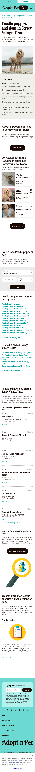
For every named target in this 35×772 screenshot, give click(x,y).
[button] (31, 174)
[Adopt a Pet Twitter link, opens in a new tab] (12, 710)
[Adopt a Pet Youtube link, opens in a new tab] (20, 710)
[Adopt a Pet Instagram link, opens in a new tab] (24, 710)
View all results (17, 226)
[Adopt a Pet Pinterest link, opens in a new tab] (16, 710)
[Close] (33, 756)
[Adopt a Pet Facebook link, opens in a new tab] (8, 710)
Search (17, 287)
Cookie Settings (18, 768)
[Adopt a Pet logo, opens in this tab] (17, 744)
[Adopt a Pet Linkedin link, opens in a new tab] (27, 710)
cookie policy (15, 762)
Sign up (23, 7)
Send (27, 690)
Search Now (17, 148)
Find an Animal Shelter (17, 551)
